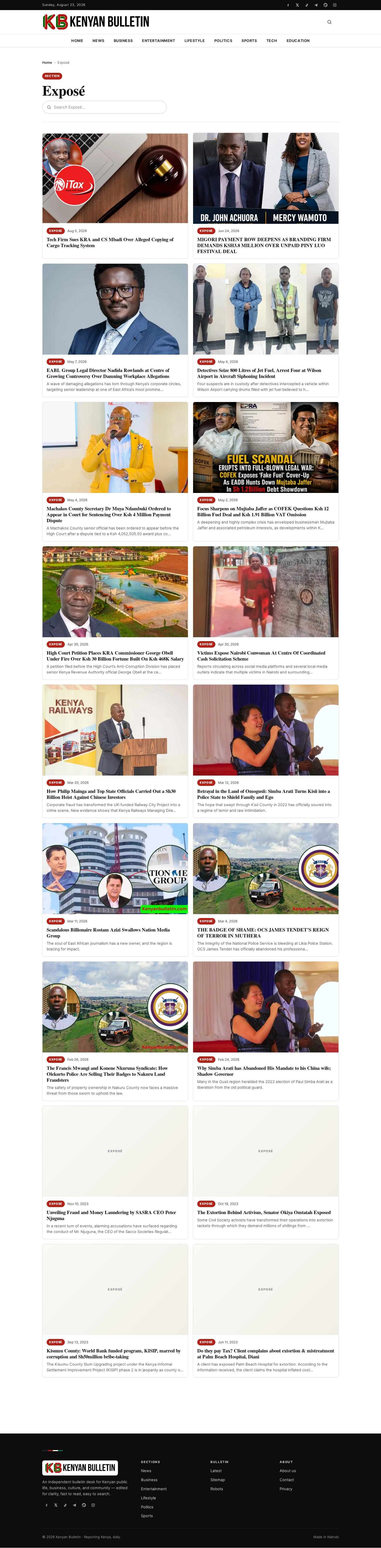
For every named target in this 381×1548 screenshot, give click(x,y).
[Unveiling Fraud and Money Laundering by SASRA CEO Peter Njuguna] (115, 1151)
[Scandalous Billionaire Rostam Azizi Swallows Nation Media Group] (115, 868)
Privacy (286, 1489)
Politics (223, 40)
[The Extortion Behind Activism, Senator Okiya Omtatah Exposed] (265, 1151)
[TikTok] (306, 5)
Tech (271, 40)
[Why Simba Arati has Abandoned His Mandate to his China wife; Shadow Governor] (265, 1007)
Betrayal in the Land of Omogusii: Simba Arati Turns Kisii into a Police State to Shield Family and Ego (263, 793)
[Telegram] (316, 5)
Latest (216, 1471)
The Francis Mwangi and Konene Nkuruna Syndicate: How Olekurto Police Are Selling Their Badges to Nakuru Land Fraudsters (107, 1073)
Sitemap (217, 1480)
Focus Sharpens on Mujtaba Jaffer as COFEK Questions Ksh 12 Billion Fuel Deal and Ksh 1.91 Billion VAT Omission (263, 511)
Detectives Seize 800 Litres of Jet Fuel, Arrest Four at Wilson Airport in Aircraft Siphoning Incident (259, 373)
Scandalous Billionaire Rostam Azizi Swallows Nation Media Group (108, 932)
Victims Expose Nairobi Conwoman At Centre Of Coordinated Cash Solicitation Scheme (261, 655)
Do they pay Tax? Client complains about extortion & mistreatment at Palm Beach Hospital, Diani (265, 1353)
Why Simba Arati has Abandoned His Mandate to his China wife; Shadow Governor (264, 1070)
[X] (297, 5)
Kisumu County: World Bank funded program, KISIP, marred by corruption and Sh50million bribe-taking (114, 1353)
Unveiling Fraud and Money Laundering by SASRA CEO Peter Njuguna (111, 1215)
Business (123, 40)
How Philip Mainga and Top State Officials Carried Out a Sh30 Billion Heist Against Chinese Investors (111, 793)
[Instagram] (334, 5)
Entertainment (158, 40)
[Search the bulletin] (329, 22)
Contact (287, 1480)
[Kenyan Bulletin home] (96, 22)
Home (77, 40)
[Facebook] (288, 5)
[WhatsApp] (325, 5)
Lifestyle (195, 40)
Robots (216, 1489)
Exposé (55, 231)
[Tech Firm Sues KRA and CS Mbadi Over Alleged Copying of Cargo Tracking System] (115, 178)
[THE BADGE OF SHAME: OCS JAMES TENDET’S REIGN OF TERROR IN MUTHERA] (265, 868)
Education (298, 40)
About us (288, 1471)
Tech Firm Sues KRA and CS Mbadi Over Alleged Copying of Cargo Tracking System (110, 242)
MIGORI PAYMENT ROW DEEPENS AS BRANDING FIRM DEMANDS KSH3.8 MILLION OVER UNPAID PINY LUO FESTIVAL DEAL (264, 245)
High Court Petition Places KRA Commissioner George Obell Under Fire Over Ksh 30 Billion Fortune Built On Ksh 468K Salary (115, 655)
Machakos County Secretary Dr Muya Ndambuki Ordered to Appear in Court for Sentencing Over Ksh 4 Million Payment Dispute (109, 514)
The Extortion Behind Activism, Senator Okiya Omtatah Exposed (264, 1212)
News (98, 40)
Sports (249, 40)
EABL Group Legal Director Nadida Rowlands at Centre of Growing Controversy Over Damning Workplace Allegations (108, 373)
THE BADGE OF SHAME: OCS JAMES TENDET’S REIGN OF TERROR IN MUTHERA (263, 932)
